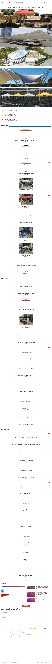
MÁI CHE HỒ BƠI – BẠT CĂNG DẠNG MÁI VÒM (26, 575)
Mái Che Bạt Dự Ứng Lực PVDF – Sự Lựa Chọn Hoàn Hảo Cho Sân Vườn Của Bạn (26, 444)
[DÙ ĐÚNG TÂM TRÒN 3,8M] (26, 232)
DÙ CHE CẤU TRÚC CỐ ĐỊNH (26, 542)
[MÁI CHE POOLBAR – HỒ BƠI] (26, 519)
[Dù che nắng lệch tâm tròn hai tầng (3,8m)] (26, 368)
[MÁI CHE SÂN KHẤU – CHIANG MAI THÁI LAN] (26, 454)
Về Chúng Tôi (34, 7)
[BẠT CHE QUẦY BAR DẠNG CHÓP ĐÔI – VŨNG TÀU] (26, 470)
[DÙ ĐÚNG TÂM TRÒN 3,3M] (26, 248)
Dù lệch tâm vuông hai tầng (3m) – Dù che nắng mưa (26, 342)
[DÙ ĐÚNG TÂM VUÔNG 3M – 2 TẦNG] (26, 216)
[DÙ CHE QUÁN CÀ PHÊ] (26, 319)
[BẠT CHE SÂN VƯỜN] (26, 503)
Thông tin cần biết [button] (22, 625)
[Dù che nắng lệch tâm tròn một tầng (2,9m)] (26, 303)
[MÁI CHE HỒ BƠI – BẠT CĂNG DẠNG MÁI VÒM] (26, 569)
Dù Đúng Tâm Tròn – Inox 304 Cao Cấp (26, 189)
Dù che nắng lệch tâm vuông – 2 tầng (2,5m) (26, 358)
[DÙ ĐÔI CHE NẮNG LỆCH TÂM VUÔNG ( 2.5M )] (26, 417)
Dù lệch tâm (4, 278)
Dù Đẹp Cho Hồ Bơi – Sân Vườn (26, 408)
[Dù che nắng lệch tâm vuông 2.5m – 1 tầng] (26, 286)
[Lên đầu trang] (50, 659)
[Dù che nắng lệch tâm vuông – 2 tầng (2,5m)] (26, 352)
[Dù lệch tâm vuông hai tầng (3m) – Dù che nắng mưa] (26, 335)
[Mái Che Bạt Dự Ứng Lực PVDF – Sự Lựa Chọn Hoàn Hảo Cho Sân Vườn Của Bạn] (26, 437)
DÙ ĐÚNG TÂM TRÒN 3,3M (26, 255)
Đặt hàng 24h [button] (29, 625)
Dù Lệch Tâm (21, 7)
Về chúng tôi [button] (4, 625)
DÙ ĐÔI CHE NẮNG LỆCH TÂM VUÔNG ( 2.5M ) (26, 424)
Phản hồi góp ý (21, 636)
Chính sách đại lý (5, 630)
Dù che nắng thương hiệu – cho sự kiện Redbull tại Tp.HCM (42, 599)
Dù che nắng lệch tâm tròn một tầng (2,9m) (26, 309)
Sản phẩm (42, 662)
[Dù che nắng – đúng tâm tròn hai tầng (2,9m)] (26, 150)
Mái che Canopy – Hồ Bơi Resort (26, 493)
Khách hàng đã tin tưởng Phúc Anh (11, 609)
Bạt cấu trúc (27, 7)
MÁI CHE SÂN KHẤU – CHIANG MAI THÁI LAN (26, 460)
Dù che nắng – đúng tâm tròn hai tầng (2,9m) (26, 157)
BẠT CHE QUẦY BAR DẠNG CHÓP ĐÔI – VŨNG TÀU (26, 477)
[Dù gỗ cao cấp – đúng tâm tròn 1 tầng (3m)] (26, 166)
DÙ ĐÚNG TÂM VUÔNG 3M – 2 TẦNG (26, 222)
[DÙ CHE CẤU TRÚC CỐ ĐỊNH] (26, 536)
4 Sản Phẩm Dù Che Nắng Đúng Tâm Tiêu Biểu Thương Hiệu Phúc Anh (26, 272)
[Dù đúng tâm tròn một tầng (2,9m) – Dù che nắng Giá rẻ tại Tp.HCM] (26, 133)
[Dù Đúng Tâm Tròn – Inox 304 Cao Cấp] (26, 183)
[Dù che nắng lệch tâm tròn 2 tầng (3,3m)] (26, 385)
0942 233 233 (10, 115)
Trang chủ (9, 7)
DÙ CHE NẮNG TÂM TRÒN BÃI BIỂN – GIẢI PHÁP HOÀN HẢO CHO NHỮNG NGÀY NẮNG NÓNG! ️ (42, 593)
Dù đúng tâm (4, 126)
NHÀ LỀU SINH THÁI (26, 559)
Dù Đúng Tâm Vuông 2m (26, 206)
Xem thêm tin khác (26, 605)
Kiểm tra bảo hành (21, 630)
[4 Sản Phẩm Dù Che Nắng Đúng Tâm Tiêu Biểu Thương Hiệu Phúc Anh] (26, 265)
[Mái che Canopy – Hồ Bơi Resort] (26, 486)
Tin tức (39, 7)
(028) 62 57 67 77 (24, 646)
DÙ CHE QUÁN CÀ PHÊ (26, 326)
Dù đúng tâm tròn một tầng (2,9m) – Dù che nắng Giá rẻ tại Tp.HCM (26, 140)
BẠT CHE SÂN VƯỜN (26, 510)
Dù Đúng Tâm (15, 7)
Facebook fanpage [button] (42, 625)
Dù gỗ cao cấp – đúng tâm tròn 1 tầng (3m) (26, 173)
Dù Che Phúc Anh (43, 628)
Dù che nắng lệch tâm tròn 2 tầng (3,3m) (25, 391)
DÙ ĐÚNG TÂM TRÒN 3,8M (26, 239)
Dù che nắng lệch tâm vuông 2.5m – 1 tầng (26, 293)
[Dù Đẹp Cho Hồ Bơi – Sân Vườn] (26, 401)
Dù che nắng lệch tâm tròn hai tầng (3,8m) (26, 375)
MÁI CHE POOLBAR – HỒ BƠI (26, 526)
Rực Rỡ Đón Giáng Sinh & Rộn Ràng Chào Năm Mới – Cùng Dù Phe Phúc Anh (42, 587)
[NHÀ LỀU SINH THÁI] (26, 552)
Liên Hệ (43, 7)
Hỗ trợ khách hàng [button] (13, 625)
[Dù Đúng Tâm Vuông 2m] (26, 199)
